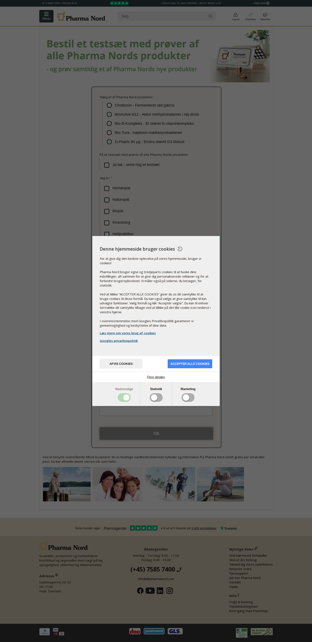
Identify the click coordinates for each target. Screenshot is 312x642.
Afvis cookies (121, 363)
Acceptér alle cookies (189, 363)
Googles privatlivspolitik (119, 341)
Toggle (124, 397)
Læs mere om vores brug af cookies (128, 333)
